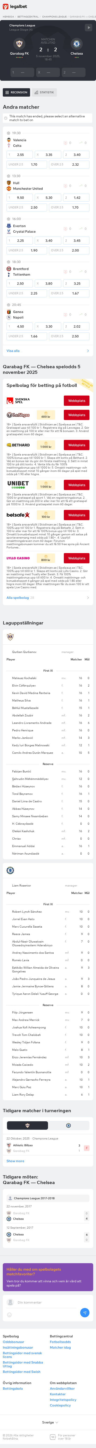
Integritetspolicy (63, 1400)
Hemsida (8, 16)
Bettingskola (13, 1388)
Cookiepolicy (60, 1405)
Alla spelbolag (20, 598)
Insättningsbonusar (18, 1347)
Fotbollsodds (60, 1342)
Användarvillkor (62, 1388)
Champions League (54, 16)
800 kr (45, 560)
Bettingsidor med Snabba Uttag (23, 1364)
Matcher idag (60, 1347)
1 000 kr (45, 447)
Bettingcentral (28, 16)
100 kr (45, 517)
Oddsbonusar (13, 1342)
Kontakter (58, 1394)
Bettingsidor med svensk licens (22, 1355)
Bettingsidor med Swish (21, 1372)
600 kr (45, 416)
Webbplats (76, 401)
